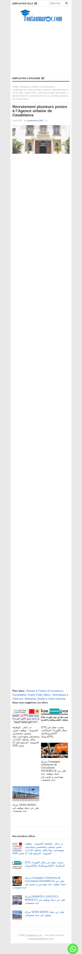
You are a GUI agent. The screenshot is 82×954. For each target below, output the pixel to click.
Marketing (30, 93)
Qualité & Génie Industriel (52, 93)
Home (15, 87)
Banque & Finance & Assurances (37, 87)
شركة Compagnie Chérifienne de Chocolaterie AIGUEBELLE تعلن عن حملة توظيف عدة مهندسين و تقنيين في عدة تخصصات (39, 882)
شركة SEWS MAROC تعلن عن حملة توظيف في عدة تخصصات (44, 914)
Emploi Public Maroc (39, 90)
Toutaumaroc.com (33, 935)
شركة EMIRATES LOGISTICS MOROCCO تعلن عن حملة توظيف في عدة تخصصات (45, 899)
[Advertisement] (41, 49)
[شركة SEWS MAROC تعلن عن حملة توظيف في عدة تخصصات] (25, 794)
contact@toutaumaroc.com (41, 938)
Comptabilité (19, 90)
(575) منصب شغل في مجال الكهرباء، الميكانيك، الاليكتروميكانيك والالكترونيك (45, 864)
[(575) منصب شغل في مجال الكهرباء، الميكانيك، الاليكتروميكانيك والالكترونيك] (54, 717)
